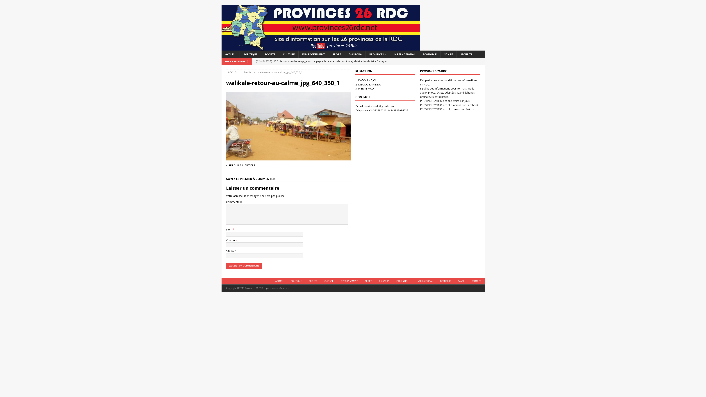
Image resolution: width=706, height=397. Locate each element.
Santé (448, 54)
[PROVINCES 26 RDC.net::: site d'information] (321, 48)
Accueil (230, 54)
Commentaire (234, 202)
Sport (337, 54)
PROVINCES (376, 54)
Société (270, 54)
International (404, 54)
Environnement (313, 54)
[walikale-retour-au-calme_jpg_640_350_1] (288, 158)
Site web (231, 251)
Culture (289, 54)
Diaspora (355, 54)
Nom (229, 229)
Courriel (231, 240)
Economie (430, 54)
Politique (250, 54)
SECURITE (466, 54)
